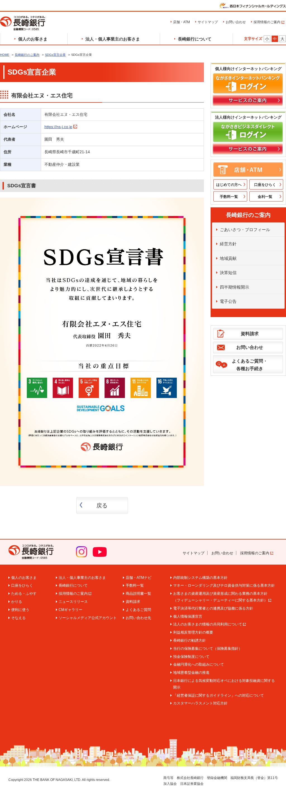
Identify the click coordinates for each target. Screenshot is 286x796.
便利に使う (20, 610)
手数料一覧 (229, 197)
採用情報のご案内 (267, 22)
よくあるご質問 (138, 610)
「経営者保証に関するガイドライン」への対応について (218, 695)
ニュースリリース (73, 602)
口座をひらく (265, 185)
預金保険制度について (191, 656)
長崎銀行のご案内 (27, 54)
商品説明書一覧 (138, 593)
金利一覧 (265, 197)
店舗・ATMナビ (138, 578)
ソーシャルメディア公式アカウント (88, 618)
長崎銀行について (194, 39)
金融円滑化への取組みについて (198, 664)
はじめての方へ (229, 185)
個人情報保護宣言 (187, 616)
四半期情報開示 (234, 287)
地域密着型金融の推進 (191, 672)
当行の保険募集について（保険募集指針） (207, 648)
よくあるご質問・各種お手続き (250, 365)
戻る (102, 505)
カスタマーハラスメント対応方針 (200, 703)
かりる (16, 602)
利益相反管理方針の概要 (193, 632)
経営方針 (228, 243)
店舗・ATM (181, 22)
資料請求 (250, 333)
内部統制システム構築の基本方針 (200, 578)
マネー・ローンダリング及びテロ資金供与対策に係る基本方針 (224, 585)
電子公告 (228, 301)
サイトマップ (208, 22)
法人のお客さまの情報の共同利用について (207, 624)
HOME (4, 54)
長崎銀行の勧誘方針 (189, 640)
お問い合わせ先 (138, 618)
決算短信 (228, 272)
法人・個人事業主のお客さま (112, 39)
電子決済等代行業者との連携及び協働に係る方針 (213, 608)
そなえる (18, 618)
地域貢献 (228, 258)
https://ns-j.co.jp (58, 126)
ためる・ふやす (24, 593)
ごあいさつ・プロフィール (245, 229)
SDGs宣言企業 (55, 54)
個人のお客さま (32, 39)
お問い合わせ (236, 22)
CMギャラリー (70, 610)
